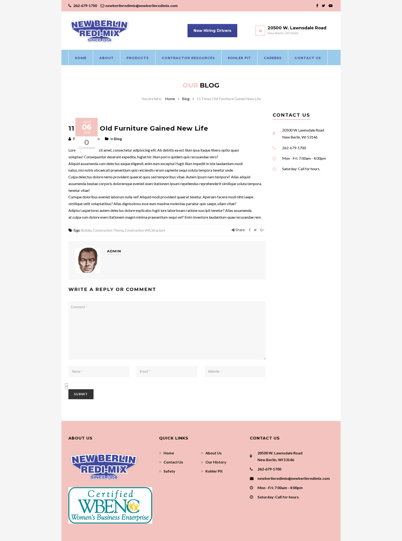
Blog (186, 98)
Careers (273, 58)
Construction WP (137, 230)
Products (138, 58)
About (106, 58)
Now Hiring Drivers (212, 30)
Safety (169, 471)
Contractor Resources (188, 58)
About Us (213, 453)
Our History (215, 462)
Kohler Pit (239, 58)
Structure (158, 230)
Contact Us (308, 58)
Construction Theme (108, 230)
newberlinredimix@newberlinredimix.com (141, 5)
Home (81, 58)
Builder (86, 230)
